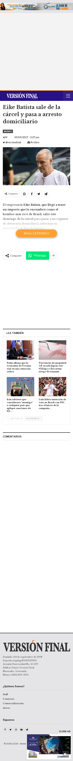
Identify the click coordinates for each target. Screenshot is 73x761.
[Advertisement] (36, 51)
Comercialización (13, 703)
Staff (5, 694)
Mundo (8, 131)
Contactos (8, 699)
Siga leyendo (36, 233)
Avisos (6, 708)
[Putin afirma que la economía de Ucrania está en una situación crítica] (20, 350)
